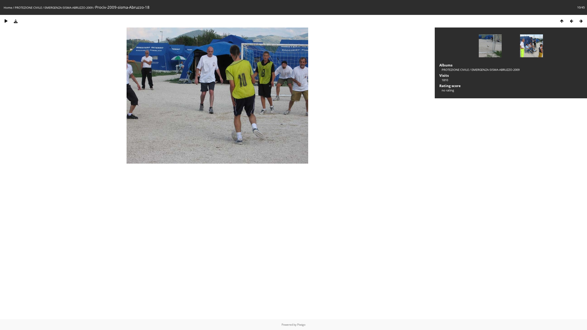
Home (8, 8)
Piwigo (301, 325)
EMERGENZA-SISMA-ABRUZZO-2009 (68, 8)
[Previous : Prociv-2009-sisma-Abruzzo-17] (571, 21)
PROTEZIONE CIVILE (28, 8)
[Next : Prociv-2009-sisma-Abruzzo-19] (581, 21)
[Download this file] (15, 21)
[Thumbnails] (562, 21)
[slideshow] (6, 21)
